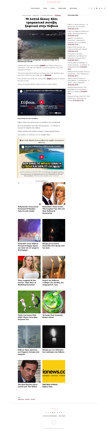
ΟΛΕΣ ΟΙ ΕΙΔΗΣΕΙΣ (35, 8)
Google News (45, 135)
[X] (91, 8)
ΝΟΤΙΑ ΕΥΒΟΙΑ (73, 8)
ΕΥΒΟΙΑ (45, 8)
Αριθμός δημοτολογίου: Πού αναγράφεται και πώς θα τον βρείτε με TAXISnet (77, 89)
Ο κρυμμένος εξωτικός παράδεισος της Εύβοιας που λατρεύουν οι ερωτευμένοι (77, 56)
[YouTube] (96, 8)
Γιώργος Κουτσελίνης (26, 15)
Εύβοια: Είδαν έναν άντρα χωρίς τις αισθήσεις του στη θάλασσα (39, 122)
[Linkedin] (102, 8)
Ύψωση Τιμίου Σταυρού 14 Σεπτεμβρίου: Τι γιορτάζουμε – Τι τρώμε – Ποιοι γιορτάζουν (79, 81)
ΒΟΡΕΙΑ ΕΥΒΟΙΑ (62, 8)
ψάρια (49, 78)
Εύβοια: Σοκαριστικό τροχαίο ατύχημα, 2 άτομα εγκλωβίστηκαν (39, 131)
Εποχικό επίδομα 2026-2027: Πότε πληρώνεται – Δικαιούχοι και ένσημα (79, 98)
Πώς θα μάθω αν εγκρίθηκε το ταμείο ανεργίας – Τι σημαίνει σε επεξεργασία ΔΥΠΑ (78, 65)
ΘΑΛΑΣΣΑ (21, 399)
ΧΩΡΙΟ (28, 399)
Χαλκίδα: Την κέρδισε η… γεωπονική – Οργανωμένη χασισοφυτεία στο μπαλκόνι (77, 40)
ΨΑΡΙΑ (33, 399)
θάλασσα (48, 75)
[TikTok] (99, 8)
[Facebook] (89, 8)
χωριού (42, 65)
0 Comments (58, 15)
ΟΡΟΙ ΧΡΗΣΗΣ (62, 416)
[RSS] (60, 412)
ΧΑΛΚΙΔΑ (53, 8)
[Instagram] (94, 8)
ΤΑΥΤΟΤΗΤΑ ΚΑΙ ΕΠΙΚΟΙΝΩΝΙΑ (50, 416)
